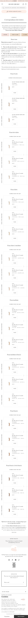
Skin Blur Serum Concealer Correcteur (17, 142)
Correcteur (14, 83)
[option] (15, 101)
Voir (15, 92)
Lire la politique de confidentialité (7, 611)
